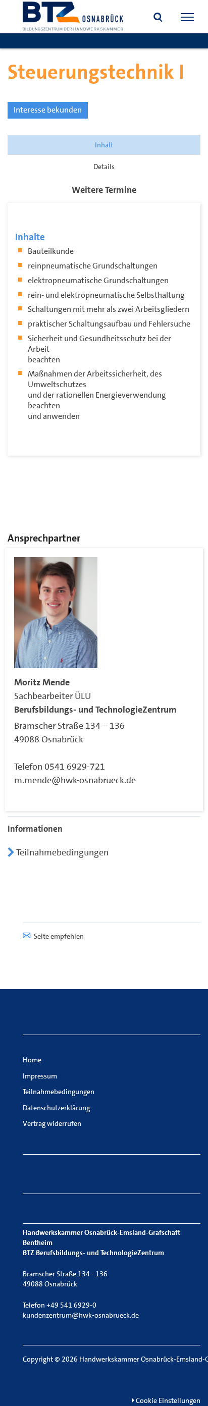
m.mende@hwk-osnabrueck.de (75, 780)
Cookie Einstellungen (167, 1400)
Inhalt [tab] (104, 144)
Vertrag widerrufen (52, 1123)
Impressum (40, 1075)
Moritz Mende (42, 682)
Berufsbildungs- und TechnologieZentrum (95, 710)
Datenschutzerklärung (56, 1107)
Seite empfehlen (59, 936)
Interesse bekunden (48, 109)
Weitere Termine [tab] (104, 190)
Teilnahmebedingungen (61, 852)
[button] (158, 18)
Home (32, 1059)
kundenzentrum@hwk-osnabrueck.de (81, 1315)
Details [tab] (104, 166)
